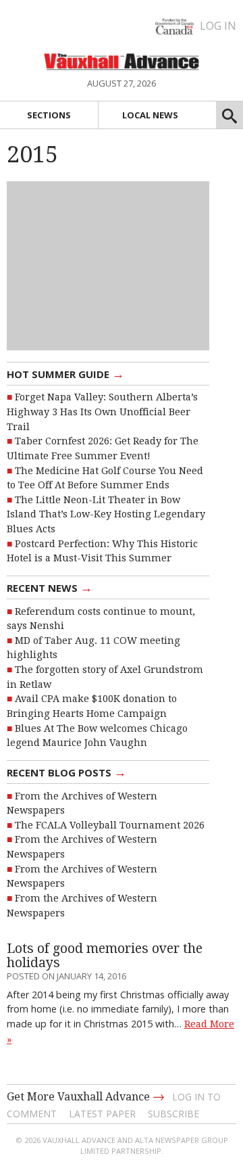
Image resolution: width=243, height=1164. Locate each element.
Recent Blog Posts (66, 772)
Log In (218, 25)
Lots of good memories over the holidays (104, 956)
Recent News (49, 587)
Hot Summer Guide (65, 373)
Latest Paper (102, 1113)
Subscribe (173, 1113)
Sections (49, 115)
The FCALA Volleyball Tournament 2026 (110, 825)
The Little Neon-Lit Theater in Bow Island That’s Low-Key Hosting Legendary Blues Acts (106, 514)
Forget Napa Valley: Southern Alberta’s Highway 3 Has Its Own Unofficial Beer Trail (102, 412)
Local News (150, 115)
